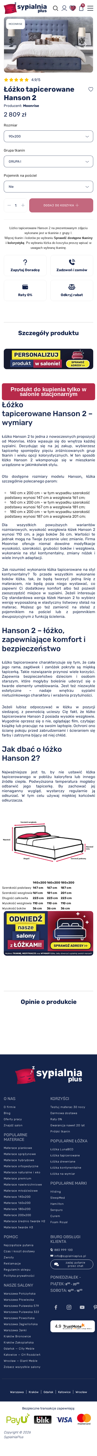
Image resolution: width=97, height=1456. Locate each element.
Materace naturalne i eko (22, 1172)
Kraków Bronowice (17, 1336)
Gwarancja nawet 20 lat (67, 1125)
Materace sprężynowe (20, 1154)
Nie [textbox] (11, 187)
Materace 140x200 (17, 1196)
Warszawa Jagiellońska (21, 1324)
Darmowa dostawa (63, 1113)
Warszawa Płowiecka (19, 1299)
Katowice (64, 1392)
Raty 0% (56, 1119)
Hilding (55, 1191)
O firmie (10, 1107)
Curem (55, 1216)
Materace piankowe (18, 1148)
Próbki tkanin (60, 1131)
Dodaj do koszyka (59, 205)
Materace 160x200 (17, 1203)
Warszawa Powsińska (19, 1318)
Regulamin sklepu (17, 1269)
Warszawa (17, 1392)
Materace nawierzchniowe (23, 1184)
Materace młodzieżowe (21, 1190)
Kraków (34, 1392)
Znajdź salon (13, 1125)
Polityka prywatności (19, 1275)
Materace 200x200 (17, 1215)
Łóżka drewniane (63, 1161)
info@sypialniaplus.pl (69, 1256)
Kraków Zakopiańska (19, 1342)
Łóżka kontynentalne (65, 1167)
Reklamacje (12, 1263)
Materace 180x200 (17, 1209)
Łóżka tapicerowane (65, 1155)
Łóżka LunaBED (61, 1149)
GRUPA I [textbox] (15, 162)
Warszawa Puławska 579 (21, 1305)
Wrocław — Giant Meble (21, 1360)
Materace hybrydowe (19, 1160)
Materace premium (18, 1178)
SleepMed (57, 1197)
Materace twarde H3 (18, 1227)
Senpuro (56, 1210)
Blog (7, 1113)
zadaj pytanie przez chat (75, 1264)
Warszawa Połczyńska (20, 1293)
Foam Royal (59, 1222)
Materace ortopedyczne (21, 1166)
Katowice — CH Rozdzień (22, 1354)
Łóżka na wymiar (62, 1173)
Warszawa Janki (15, 1330)
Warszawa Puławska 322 (21, 1312)
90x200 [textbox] (15, 136)
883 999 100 (63, 1250)
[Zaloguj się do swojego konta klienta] (64, 8)
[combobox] (48, 136)
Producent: (21, 106)
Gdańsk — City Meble (19, 1348)
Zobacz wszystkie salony (22, 1367)
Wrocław (81, 1392)
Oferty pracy (13, 1119)
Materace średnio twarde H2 (24, 1221)
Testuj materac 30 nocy (67, 1107)
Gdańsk (48, 1392)
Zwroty (9, 1257)
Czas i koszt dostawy (19, 1251)
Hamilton (57, 1204)
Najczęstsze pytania (18, 1245)
